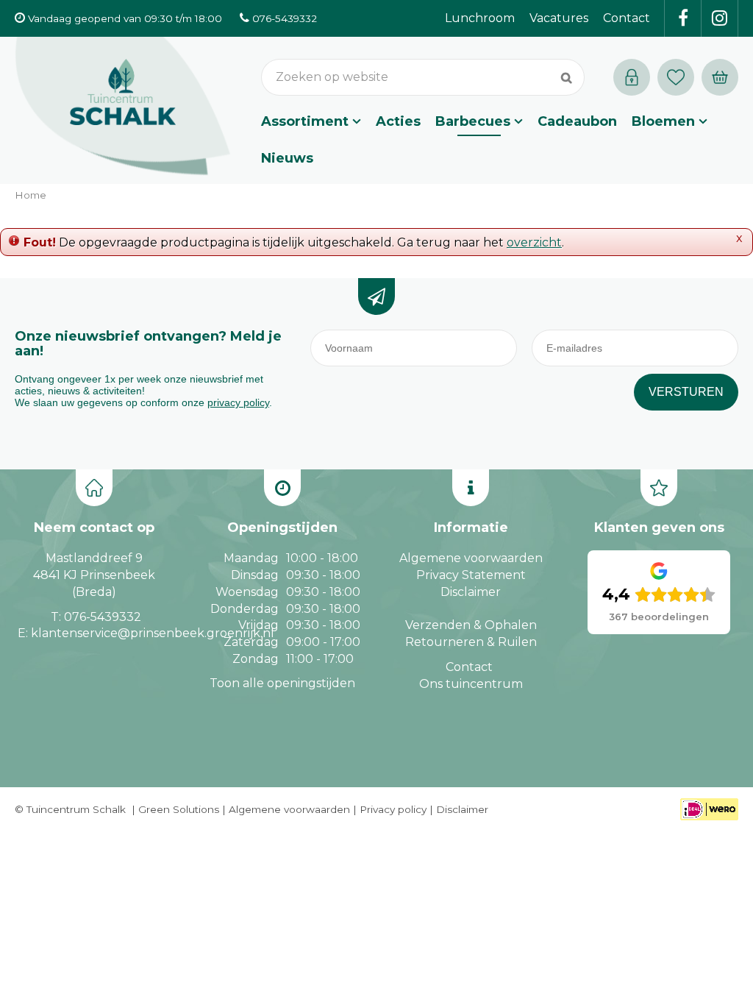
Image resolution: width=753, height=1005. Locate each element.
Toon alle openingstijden (282, 683)
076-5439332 (102, 617)
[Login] (631, 77)
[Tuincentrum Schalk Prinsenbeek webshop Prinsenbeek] (123, 107)
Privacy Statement (471, 575)
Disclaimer (470, 592)
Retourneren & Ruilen (471, 642)
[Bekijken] (720, 77)
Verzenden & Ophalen (471, 625)
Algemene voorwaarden (471, 558)
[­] (683, 18)
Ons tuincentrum (471, 684)
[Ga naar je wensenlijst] (679, 77)
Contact (469, 667)
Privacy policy (393, 809)
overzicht (534, 242)
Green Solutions (178, 809)
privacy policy (238, 402)
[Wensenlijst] (675, 77)
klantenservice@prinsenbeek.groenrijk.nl (152, 633)
